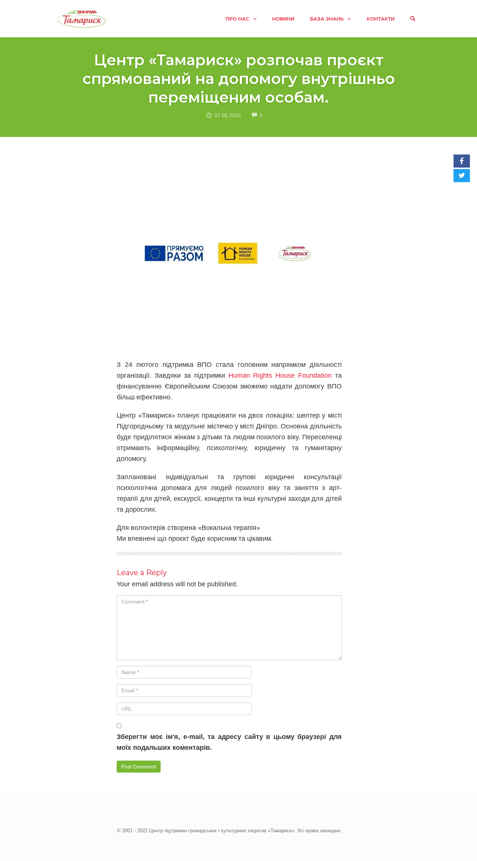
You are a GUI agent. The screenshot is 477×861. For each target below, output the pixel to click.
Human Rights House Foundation (280, 375)
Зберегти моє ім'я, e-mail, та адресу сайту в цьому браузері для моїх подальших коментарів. (229, 742)
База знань (327, 19)
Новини (283, 19)
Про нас (237, 19)
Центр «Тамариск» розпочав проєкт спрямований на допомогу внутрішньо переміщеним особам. (238, 78)
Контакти (381, 19)
